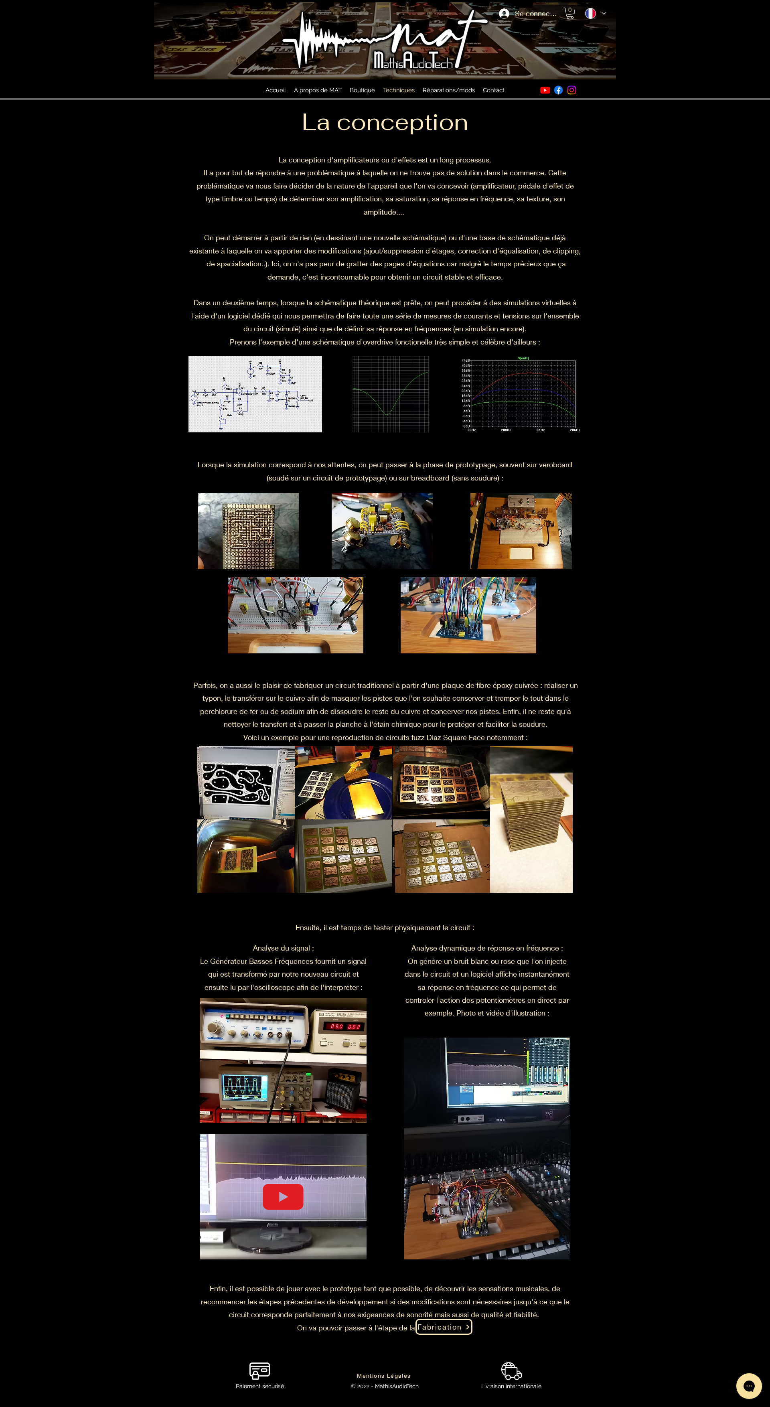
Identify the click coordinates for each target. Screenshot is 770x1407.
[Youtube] (545, 90)
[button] (570, 13)
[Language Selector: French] (595, 13)
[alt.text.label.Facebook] (558, 90)
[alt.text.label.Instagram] (572, 90)
